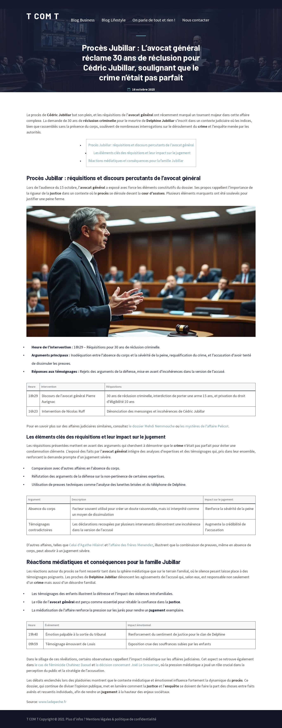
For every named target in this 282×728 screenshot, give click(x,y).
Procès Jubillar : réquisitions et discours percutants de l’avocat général (141, 145)
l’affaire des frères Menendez (131, 545)
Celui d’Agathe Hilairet (86, 545)
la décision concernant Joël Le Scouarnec (127, 664)
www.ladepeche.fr (52, 701)
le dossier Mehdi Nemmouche (152, 426)
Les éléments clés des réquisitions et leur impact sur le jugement (142, 153)
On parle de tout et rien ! (154, 19)
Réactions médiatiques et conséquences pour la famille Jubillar (135, 160)
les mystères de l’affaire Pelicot (204, 426)
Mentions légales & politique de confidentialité (121, 719)
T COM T (42, 16)
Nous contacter (195, 19)
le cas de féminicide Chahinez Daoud (63, 664)
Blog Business (83, 19)
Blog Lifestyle (114, 19)
